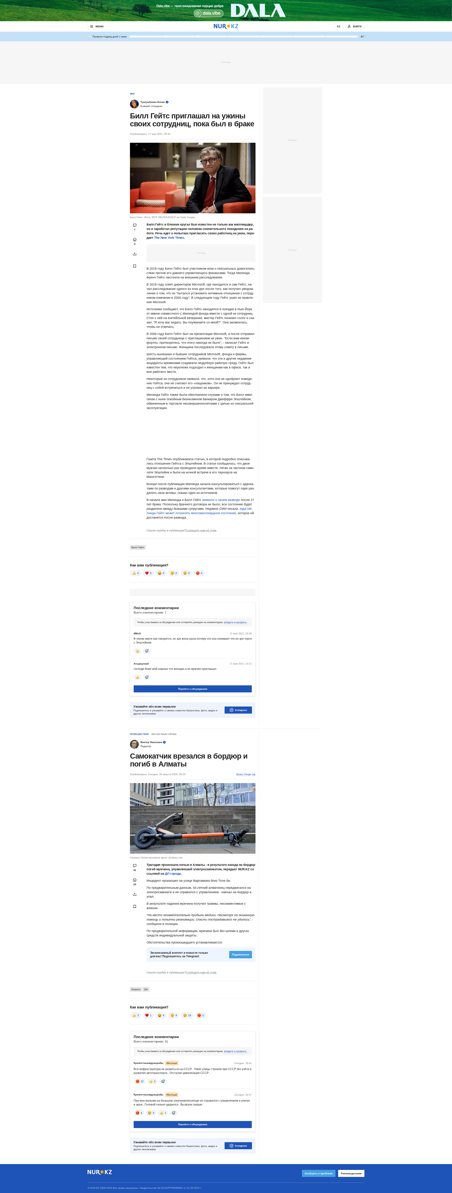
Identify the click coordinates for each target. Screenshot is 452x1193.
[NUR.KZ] (226, 26)
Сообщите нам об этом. (201, 530)
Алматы (135, 989)
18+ (146, 989)
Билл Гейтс (137, 547)
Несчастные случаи (163, 734)
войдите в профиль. (235, 622)
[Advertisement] (226, 62)
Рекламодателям (351, 1173)
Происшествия (139, 734)
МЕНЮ (99, 26)
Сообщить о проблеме (319, 1173)
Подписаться (240, 954)
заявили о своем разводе (221, 500)
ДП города (173, 873)
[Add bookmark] (135, 266)
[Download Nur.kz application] (226, 10)
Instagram (241, 710)
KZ (338, 26)
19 (189, 1015)
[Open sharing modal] (134, 254)
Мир (132, 94)
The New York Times (169, 237)
